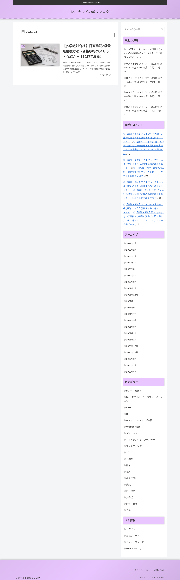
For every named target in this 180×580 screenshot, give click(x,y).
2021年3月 (131, 327)
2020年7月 (131, 365)
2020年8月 (131, 359)
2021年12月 (132, 295)
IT (127, 414)
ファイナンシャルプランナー (140, 439)
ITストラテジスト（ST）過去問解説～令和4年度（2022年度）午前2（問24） (143, 82)
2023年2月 (131, 250)
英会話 (129, 497)
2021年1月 (131, 339)
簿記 (128, 484)
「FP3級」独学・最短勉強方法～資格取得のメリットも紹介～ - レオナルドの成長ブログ (143, 172)
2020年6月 (131, 371)
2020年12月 (132, 346)
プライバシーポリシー (143, 570)
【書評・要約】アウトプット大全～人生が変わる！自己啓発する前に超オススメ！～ (143, 138)
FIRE (128, 407)
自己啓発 (130, 491)
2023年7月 (131, 243)
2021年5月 (131, 320)
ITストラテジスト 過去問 (139, 420)
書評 (128, 472)
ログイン (130, 529)
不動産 (129, 459)
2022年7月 (131, 262)
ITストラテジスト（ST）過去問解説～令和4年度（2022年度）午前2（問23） (143, 96)
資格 (128, 510)
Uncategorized (133, 427)
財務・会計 (131, 504)
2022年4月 (131, 275)
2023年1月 (131, 256)
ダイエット (131, 433)
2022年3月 (131, 282)
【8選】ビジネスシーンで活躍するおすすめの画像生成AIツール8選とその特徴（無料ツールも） (143, 53)
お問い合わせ (159, 570)
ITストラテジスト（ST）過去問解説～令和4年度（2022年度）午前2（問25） (143, 67)
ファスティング (134, 446)
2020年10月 (132, 352)
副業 (128, 465)
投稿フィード (132, 535)
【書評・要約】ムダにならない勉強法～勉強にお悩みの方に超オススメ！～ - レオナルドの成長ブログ (143, 194)
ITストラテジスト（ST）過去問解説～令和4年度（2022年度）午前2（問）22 (143, 111)
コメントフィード (135, 542)
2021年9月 (131, 307)
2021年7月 (131, 314)
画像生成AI (131, 478)
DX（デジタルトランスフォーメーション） (143, 399)
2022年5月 (131, 269)
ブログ (129, 452)
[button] (162, 29)
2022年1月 (131, 288)
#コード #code (133, 391)
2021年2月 (131, 333)
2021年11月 (132, 301)
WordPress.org (133, 548)
